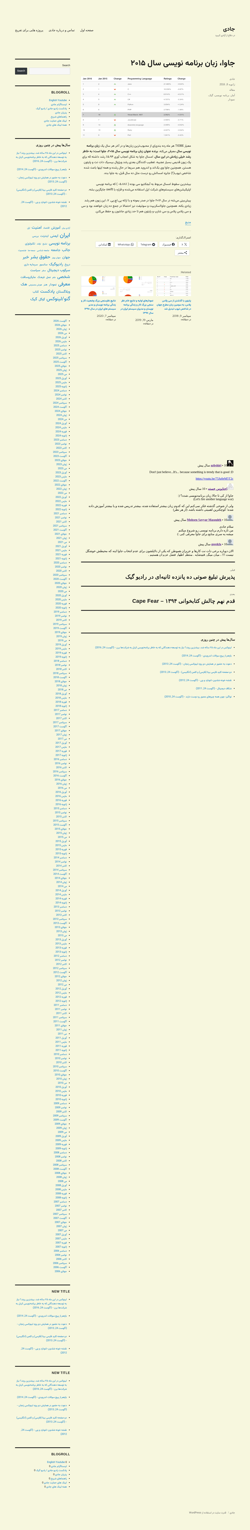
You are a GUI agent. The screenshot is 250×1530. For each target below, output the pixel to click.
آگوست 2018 (60, 677)
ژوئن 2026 (61, 329)
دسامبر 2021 (60, 514)
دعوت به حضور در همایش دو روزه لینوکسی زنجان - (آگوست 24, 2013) (197, 664)
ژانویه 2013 (61, 952)
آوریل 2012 (61, 989)
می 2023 (62, 469)
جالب (66, 250)
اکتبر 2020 (61, 571)
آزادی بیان (66, 228)
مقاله (232, 89)
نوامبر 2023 (61, 444)
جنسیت (22, 250)
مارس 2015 (61, 845)
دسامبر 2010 (60, 1054)
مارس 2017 (61, 747)
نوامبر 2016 (61, 763)
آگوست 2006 (60, 1267)
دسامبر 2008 (60, 1153)
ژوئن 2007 (61, 1226)
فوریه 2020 (61, 604)
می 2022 (62, 493)
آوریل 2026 (61, 337)
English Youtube (58, 100)
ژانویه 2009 (61, 1149)
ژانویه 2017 (61, 755)
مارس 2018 (61, 698)
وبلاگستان (63, 292)
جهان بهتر (56, 257)
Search (66, 65)
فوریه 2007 (61, 1243)
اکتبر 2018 (61, 669)
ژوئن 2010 (61, 1079)
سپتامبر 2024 (60, 403)
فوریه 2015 (61, 850)
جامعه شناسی (43, 250)
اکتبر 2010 (61, 1063)
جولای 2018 (61, 682)
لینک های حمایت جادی (55, 121)
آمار (233, 95)
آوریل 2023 (61, 473)
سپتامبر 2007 (60, 1214)
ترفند (39, 244)
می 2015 (62, 837)
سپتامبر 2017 (60, 723)
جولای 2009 (61, 1124)
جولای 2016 (61, 780)
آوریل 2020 (61, 596)
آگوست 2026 (60, 321)
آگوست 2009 (60, 1120)
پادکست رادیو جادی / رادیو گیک (51, 109)
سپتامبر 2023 (60, 452)
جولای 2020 (61, 583)
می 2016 (62, 788)
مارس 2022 (61, 501)
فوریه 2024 (61, 432)
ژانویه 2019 (61, 657)
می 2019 (62, 641)
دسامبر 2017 (60, 710)
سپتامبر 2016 (60, 772)
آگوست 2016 (60, 776)
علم (54, 277)
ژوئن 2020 (61, 587)
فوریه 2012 (61, 997)
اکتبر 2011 (61, 1013)
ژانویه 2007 (61, 1247)
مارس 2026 (61, 342)
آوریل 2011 (61, 1038)
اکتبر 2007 (61, 1210)
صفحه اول (87, 30)
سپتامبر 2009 (60, 1116)
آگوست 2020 (60, 579)
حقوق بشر (40, 257)
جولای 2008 (61, 1173)
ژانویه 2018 (61, 706)
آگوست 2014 (60, 874)
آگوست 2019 (60, 628)
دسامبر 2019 (60, 612)
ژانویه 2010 (61, 1099)
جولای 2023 (61, 460)
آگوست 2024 (60, 407)
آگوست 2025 (60, 362)
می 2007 (62, 1231)
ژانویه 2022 (61, 509)
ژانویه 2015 (61, 854)
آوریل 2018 (61, 694)
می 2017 (62, 739)
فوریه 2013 (61, 948)
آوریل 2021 (61, 546)
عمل (48, 277)
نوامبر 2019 (61, 616)
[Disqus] (158, 402)
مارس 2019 (61, 649)
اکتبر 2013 (61, 915)
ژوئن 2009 (61, 1128)
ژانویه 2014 (61, 903)
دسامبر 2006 (60, 1251)
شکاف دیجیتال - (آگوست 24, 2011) (214, 689)
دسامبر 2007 (60, 1202)
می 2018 (62, 690)
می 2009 (62, 1132)
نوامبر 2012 (61, 960)
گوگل (42, 299)
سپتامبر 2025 (60, 358)
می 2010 (62, 1083)
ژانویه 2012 (61, 1001)
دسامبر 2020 (60, 563)
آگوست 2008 (60, 1169)
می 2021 (62, 542)
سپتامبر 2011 (60, 1017)
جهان (66, 257)
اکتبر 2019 (61, 620)
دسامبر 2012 (60, 956)
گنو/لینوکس (58, 299)
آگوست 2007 (60, 1218)
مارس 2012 (61, 993)
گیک (211, 95)
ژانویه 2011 (61, 1050)
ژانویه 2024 (61, 436)
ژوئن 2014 (61, 882)
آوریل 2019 (61, 645)
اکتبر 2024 (61, 399)
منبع (188, 222)
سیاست (35, 270)
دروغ (67, 264)
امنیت (37, 227)
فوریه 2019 (61, 653)
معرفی (64, 284)
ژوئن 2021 (61, 538)
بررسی (35, 236)
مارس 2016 (61, 796)
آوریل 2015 (61, 841)
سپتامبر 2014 (60, 870)
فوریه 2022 (61, 505)
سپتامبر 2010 (60, 1067)
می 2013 (62, 936)
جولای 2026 (61, 325)
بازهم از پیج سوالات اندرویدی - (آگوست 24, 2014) (207, 656)
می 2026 (62, 333)
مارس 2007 (61, 1239)
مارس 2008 (61, 1190)
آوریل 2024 (61, 423)
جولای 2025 (61, 366)
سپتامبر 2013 (60, 919)
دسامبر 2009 (60, 1104)
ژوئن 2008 (61, 1177)
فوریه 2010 (61, 1095)
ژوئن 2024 (61, 415)
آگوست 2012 (60, 972)
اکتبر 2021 (61, 522)
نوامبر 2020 (61, 567)
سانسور (43, 264)
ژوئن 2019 (61, 636)
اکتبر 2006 (61, 1259)
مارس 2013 (61, 944)
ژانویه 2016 (61, 804)
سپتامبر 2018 (60, 673)
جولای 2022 (61, 485)
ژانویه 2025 (61, 387)
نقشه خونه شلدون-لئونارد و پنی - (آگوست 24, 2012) (205, 680)
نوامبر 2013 (61, 911)
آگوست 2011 (60, 1022)
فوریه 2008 (61, 1194)
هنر (45, 285)
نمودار (231, 99)
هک (24, 284)
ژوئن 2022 (61, 489)
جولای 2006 (61, 1271)
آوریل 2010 (61, 1087)
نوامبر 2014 (61, 862)
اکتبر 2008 (61, 1161)
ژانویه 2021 (61, 559)
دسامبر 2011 (60, 1005)
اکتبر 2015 (61, 817)
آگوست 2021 (60, 530)
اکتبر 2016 (61, 768)
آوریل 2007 (61, 1235)
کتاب (36, 291)
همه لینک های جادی (56, 125)
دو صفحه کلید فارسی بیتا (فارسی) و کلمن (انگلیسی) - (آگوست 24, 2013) (196, 672)
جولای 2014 (61, 878)
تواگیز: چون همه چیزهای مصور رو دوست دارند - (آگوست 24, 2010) (198, 697)
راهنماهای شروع (59, 117)
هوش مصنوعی (35, 285)
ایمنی (54, 236)
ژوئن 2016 (61, 784)
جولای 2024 (61, 411)
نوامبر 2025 (61, 350)
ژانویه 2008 (61, 1198)
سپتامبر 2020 (60, 575)
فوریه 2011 (61, 1046)
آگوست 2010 (60, 1071)
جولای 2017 (61, 731)
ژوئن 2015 (61, 833)
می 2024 (62, 419)
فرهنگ (41, 277)
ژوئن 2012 (61, 981)
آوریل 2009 (61, 1136)
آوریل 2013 (61, 940)
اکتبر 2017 (61, 718)
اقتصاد (46, 228)
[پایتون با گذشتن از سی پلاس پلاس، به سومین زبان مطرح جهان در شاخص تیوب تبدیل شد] (173, 286)
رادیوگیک (56, 264)
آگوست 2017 (60, 727)
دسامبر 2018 (60, 661)
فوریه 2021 (61, 555)
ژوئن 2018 (61, 686)
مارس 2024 (61, 428)
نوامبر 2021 (61, 518)
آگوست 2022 (60, 481)
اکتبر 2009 (61, 1112)
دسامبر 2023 (60, 440)
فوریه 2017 (61, 751)
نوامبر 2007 (61, 1206)
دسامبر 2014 (60, 858)
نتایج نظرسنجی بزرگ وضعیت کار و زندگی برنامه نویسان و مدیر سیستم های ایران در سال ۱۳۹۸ (98, 305)
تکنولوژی (30, 244)
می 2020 (62, 591)
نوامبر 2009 (61, 1108)
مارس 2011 (61, 1042)
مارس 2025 (61, 382)
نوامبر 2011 (61, 1009)
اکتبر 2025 (61, 354)
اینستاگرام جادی (59, 105)
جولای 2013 (61, 927)
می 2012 (62, 985)
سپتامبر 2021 (60, 526)
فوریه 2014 (61, 899)
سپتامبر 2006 (60, 1263)
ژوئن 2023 (61, 464)
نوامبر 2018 (61, 665)
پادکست (47, 291)
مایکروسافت (28, 277)
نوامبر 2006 (61, 1255)
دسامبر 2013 (60, 907)
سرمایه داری (31, 264)
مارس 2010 (61, 1091)
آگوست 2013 (60, 923)
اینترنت (44, 236)
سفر (44, 271)
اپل (28, 228)
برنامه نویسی (222, 95)
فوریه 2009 (61, 1144)
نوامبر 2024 (61, 395)
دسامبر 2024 (60, 391)
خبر (26, 257)
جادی (229, 29)
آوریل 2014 (61, 890)
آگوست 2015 (60, 825)
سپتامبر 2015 (60, 821)
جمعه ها (31, 250)
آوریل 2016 (61, 792)
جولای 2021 (61, 534)
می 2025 (62, 374)
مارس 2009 (61, 1140)
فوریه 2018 (61, 702)
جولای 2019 (61, 632)
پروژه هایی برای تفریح (29, 30)
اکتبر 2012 (61, 964)
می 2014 (62, 886)
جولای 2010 (61, 1075)
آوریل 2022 (61, 497)
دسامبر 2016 (60, 759)
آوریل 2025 (61, 378)
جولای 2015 (61, 829)
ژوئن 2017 (61, 735)
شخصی (63, 276)
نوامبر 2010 (61, 1058)
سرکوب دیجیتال (58, 270)
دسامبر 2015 (60, 809)
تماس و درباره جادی (62, 30)
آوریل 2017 (61, 743)
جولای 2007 (61, 1222)
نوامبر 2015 (61, 813)
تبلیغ (45, 244)
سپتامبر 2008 (60, 1165)
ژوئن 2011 (61, 1030)
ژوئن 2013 (61, 931)
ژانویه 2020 (61, 608)
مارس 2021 (61, 550)
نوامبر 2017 (61, 714)
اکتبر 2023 (61, 448)
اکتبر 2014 (61, 866)
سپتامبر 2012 (60, 968)
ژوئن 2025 (61, 370)
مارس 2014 (61, 895)
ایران (65, 235)
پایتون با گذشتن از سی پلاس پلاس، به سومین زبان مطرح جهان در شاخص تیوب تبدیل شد (174, 305)
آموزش (55, 227)
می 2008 (62, 1181)
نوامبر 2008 (61, 1157)
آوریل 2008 (61, 1185)
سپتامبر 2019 (60, 624)
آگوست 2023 (60, 456)
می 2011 (62, 1034)
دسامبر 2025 (60, 346)
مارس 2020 (61, 600)
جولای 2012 (61, 977)
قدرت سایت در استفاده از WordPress (207, 1513)
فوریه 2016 (61, 800)
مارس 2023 (61, 477)
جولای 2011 (61, 1026)
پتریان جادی (61, 113)
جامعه (55, 250)
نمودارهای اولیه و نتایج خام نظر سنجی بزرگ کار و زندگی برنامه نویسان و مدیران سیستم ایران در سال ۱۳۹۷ (137, 307)
